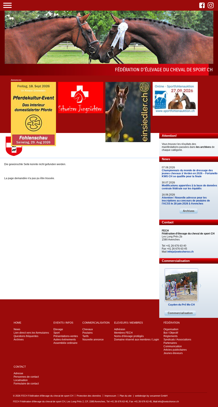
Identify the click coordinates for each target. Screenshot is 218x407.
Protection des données (89, 395)
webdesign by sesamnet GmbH (151, 395)
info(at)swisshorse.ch (180, 251)
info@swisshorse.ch (168, 401)
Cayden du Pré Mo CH (181, 304)
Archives (188, 211)
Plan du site (126, 395)
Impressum (110, 395)
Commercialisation (180, 313)
